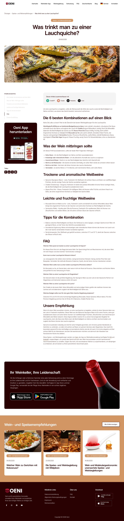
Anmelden (114, 4)
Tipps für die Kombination (14, 110)
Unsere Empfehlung (12, 117)
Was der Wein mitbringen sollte (15, 100)
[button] (104, 3)
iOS (110, 337)
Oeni (76, 337)
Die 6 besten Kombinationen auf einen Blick (18, 97)
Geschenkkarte (87, 4)
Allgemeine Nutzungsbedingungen (56, 497)
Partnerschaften (50, 503)
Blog (96, 4)
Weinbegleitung (58, 4)
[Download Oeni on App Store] (16, 138)
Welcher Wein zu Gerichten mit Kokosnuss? (22, 466)
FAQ (78, 4)
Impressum (48, 500)
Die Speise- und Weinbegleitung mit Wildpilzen (61, 466)
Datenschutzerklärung (52, 494)
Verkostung (70, 4)
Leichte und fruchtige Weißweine (16, 107)
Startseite (35, 4)
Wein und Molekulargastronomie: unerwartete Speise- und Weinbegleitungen (101, 468)
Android (45, 339)
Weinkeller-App (46, 4)
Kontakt (72, 497)
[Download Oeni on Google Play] (24, 138)
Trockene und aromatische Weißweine (17, 104)
